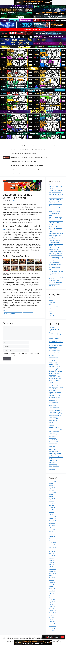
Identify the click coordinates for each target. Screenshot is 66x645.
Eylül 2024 (51, 514)
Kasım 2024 (52, 509)
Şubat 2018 (52, 591)
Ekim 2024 (51, 512)
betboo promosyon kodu (55, 412)
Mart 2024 (51, 527)
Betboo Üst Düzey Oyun (53, 443)
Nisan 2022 (52, 577)
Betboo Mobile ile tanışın (9, 313)
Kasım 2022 (52, 562)
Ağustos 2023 (52, 542)
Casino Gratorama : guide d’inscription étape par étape (23, 153)
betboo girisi (53, 364)
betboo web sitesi (59, 429)
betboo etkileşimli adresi (53, 362)
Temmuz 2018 (52, 586)
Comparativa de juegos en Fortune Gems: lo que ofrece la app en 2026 (55, 284)
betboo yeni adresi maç (52, 436)
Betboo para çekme (54, 408)
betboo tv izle (52, 425)
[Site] (16, 50)
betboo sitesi (60, 413)
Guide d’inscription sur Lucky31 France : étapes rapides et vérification (27, 165)
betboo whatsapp (54, 431)
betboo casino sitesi (53, 358)
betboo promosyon (59, 410)
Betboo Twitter (54, 428)
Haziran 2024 (52, 520)
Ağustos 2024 (52, 516)
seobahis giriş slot (52, 469)
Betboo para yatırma (54, 407)
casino (50, 304)
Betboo (13, 142)
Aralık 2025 (52, 490)
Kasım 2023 (52, 536)
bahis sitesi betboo (54, 329)
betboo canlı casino (53, 348)
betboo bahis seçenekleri (54, 339)
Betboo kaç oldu (52, 390)
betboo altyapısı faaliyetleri (53, 467)
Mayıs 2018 (52, 588)
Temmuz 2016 (52, 610)
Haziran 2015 (52, 626)
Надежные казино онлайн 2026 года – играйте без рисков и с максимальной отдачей (31, 145)
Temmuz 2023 (52, 545)
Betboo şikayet (53, 450)
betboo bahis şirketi (53, 343)
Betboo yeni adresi (53, 434)
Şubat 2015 (52, 630)
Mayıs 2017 (52, 602)
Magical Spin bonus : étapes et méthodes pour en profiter (24, 161)
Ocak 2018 (51, 593)
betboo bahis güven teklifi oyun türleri (55, 336)
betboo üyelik (52, 446)
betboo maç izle (53, 393)
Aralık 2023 (52, 534)
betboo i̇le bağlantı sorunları (53, 387)
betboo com (52, 360)
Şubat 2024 (52, 529)
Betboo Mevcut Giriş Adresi (54, 397)
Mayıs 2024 (52, 523)
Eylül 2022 (51, 566)
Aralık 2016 (52, 606)
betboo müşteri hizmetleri (54, 398)
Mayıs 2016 (52, 615)
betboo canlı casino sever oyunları (54, 350)
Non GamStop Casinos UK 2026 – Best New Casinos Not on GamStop (33, 142)
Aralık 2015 (52, 619)
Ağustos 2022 (52, 569)
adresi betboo (52, 327)
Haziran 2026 (52, 485)
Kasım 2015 (52, 621)
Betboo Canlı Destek (55, 352)
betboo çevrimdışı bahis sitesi (54, 444)
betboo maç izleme (54, 395)
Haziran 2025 (52, 496)
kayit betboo (53, 460)
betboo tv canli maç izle (55, 424)
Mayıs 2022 (52, 575)
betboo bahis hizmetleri (54, 338)
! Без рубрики (52, 297)
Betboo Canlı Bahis (53, 347)
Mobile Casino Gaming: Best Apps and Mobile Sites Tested (56, 213)
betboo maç (59, 392)
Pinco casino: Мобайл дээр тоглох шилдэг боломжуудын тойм (56, 278)
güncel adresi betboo (56, 457)
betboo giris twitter (54, 366)
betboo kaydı (61, 387)
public (50, 311)
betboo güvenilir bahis (53, 382)
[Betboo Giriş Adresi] (6, 157)
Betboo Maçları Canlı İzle (28, 312)
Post (50, 308)
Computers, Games (54, 306)
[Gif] (33, 68)
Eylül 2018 (51, 584)
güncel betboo (52, 458)
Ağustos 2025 (52, 492)
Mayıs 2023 (52, 549)
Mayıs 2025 (52, 499)
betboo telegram (53, 420)
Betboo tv (52, 422)
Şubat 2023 (52, 556)
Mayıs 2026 (52, 488)
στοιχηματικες (52, 315)
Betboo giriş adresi (55, 371)
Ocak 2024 (51, 531)
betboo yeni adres (52, 433)
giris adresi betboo (53, 451)
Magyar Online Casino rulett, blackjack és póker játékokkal (32, 149)
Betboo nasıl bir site (53, 400)
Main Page (13, 149)
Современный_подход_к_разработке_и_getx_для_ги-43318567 (56, 186)
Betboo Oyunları (52, 405)
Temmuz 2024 (52, 518)
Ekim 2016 (51, 608)
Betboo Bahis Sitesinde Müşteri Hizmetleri (13, 312)
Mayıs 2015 (52, 628)
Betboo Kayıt (52, 388)
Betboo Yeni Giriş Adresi (54, 439)
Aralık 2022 (52, 560)
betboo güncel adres (54, 376)
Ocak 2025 (51, 505)
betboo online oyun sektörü (53, 402)
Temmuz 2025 (52, 494)
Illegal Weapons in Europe (55, 201)
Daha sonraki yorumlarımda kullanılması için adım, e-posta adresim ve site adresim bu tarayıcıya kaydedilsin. (22, 354)
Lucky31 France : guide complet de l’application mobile (23, 173)
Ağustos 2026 (52, 481)
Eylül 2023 (51, 540)
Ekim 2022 (51, 564)
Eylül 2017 (51, 597)
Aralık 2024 (52, 507)
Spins (50, 313)
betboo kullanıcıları (53, 392)
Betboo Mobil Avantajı (8, 314)
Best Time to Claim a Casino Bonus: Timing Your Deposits (56, 222)
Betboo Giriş (41, 173)
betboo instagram (53, 385)
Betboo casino (52, 355)
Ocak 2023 (51, 558)
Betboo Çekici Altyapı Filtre (53, 441)
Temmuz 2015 (52, 623)
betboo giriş (54, 368)
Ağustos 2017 (52, 599)
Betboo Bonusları (52, 345)
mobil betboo (52, 462)
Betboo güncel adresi (56, 378)
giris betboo (52, 453)
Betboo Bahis (59, 335)
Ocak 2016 (51, 617)
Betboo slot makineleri (53, 417)
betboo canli (59, 345)
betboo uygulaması (52, 429)
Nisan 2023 (52, 551)
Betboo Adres (57, 331)
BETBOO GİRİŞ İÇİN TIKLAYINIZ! (33, 29)
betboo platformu (51, 410)
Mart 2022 (51, 580)
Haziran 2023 (52, 547)
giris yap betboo (53, 455)
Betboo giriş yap (54, 373)
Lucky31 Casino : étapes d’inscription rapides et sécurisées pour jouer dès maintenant (30, 169)
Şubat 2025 (52, 503)
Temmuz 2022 (52, 571)
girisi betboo (58, 453)
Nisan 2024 (52, 525)
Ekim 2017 (51, 595)
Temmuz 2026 (52, 483)
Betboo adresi (53, 333)
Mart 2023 (51, 553)
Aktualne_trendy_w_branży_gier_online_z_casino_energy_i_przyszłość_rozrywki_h (56, 253)
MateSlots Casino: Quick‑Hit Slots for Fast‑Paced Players (56, 273)
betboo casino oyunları (53, 357)
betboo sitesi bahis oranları (53, 415)
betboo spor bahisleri (53, 418)
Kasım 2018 (52, 582)
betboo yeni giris (52, 438)
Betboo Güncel (52, 375)
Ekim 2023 (51, 538)
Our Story (56, 145)
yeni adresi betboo (53, 464)
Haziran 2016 (52, 613)
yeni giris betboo (54, 466)
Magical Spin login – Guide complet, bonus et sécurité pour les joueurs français (29, 157)
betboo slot (60, 415)
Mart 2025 (51, 501)
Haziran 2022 (52, 573)
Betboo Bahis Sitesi (56, 342)
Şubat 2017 (52, 604)
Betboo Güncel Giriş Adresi (54, 380)
